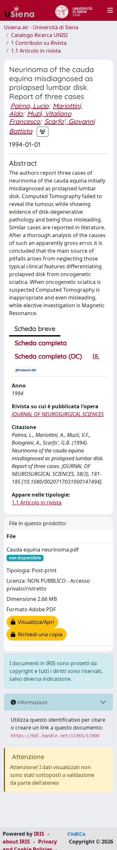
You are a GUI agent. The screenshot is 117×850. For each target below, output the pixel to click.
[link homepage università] (73, 10)
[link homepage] (22, 10)
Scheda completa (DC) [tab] (48, 356)
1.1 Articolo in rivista (36, 50)
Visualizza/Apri (34, 622)
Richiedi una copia (38, 634)
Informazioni (31, 702)
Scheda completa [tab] (41, 343)
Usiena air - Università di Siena (41, 27)
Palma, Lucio (29, 106)
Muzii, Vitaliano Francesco (40, 117)
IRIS (39, 833)
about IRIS (16, 841)
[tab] (96, 356)
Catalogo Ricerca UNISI (39, 35)
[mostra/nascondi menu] (110, 10)
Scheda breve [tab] (34, 328)
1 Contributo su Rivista (39, 42)
